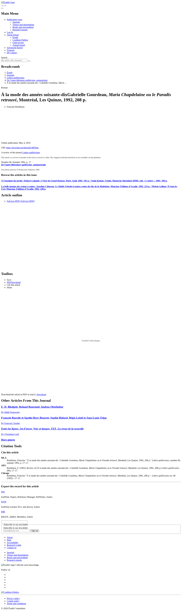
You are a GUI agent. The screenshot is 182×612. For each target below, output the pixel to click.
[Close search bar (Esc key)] (5, 5)
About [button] (10, 35)
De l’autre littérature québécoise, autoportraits (27, 80)
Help (9, 540)
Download (41, 394)
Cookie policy (13, 601)
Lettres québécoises (15, 77)
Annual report (19, 45)
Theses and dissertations (23, 24)
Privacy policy (13, 598)
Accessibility (12, 542)
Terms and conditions (16, 603)
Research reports (20, 30)
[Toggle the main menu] (2, 8)
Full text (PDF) (13, 201)
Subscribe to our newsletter (15, 528)
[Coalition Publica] (10, 592)
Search (4, 57)
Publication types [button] (14, 19)
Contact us (11, 547)
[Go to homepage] (8, 2)
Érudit (15, 37)
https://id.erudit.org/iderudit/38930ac (22, 147)
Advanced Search (15, 47)
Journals (16, 22)
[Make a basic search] (2, 5)
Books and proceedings (23, 27)
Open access (18, 42)
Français (10, 50)
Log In (10, 32)
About (16, 35)
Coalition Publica (20, 40)
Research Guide (14, 545)
